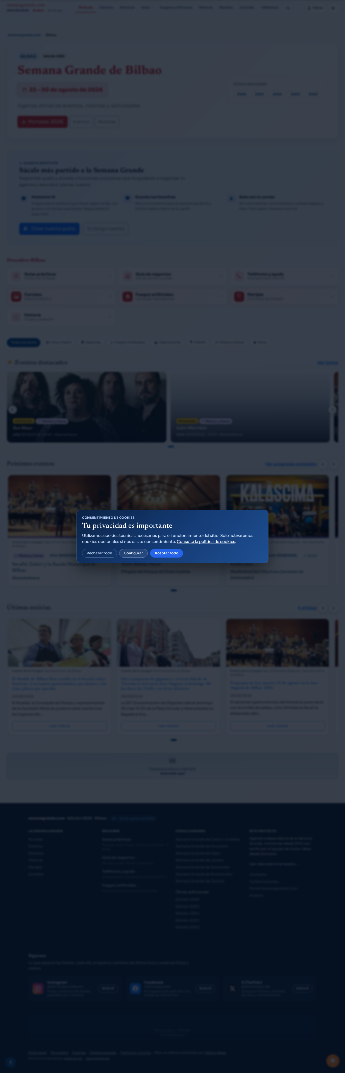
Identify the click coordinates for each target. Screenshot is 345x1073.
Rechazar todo (99, 553)
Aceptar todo (166, 553)
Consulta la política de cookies (206, 541)
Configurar (133, 553)
